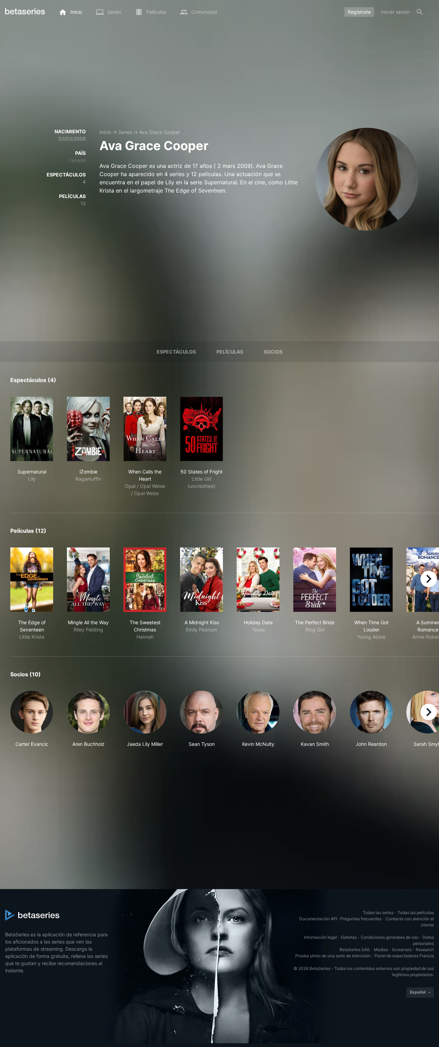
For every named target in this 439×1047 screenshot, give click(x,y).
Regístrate (359, 12)
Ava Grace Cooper (159, 132)
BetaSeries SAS (355, 949)
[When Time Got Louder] (371, 579)
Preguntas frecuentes (360, 918)
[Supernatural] (31, 429)
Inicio (105, 132)
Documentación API (318, 918)
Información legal (320, 937)
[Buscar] (419, 12)
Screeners (402, 949)
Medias (381, 949)
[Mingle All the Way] (88, 579)
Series (125, 132)
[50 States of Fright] (201, 429)
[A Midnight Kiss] (201, 579)
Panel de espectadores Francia (404, 955)
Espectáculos (176, 352)
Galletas (349, 937)
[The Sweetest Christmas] (144, 579)
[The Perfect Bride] (314, 579)
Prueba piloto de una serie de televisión (332, 955)
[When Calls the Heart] (144, 429)
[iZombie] (88, 429)
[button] (31, 719)
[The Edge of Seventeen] (31, 579)
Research (425, 949)
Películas (229, 352)
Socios (273, 352)
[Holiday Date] (258, 579)
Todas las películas (416, 912)
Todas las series (378, 912)
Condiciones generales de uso (389, 937)
